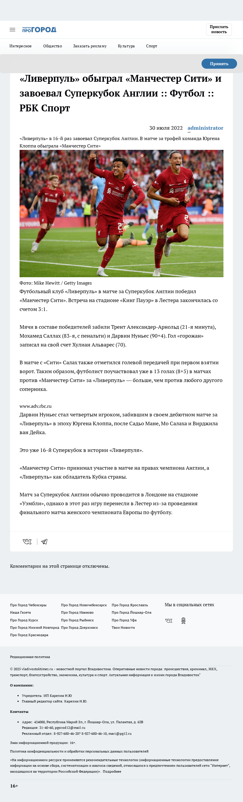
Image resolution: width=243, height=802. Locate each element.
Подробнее (112, 771)
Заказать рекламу (90, 46)
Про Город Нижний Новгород (34, 627)
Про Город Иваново (77, 612)
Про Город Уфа (124, 620)
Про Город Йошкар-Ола (131, 612)
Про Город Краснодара (29, 635)
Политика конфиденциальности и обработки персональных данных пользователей (79, 751)
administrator (205, 127)
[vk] (28, 542)
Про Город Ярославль (130, 605)
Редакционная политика (30, 657)
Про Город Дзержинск (79, 627)
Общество (52, 46)
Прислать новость (219, 29)
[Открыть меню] (12, 30)
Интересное (20, 46)
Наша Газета (20, 612)
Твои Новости (123, 627)
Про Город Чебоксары (28, 605)
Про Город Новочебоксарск (84, 605)
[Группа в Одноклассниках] (183, 621)
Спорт (151, 46)
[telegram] (46, 542)
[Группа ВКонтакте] (168, 621)
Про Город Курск (24, 620)
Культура (126, 46)
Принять (219, 63)
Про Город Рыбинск (77, 620)
